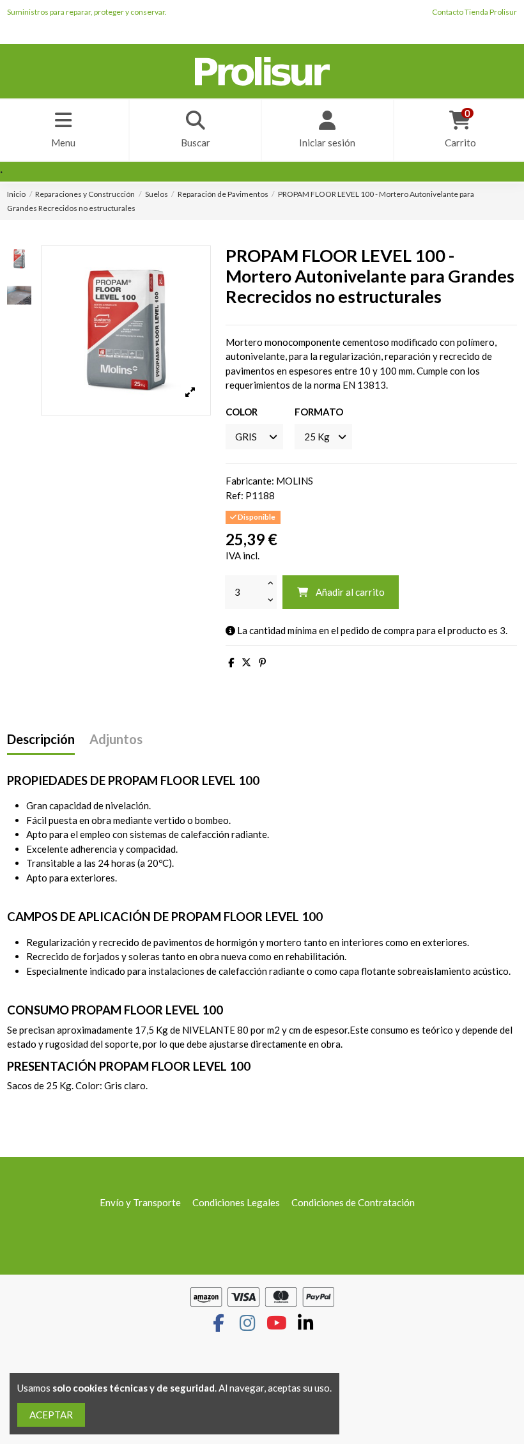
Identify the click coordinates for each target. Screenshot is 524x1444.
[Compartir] (231, 662)
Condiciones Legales (236, 1202)
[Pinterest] (262, 662)
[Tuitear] (246, 662)
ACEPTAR (51, 1414)
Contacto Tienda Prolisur (474, 12)
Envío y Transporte (140, 1202)
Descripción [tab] (41, 739)
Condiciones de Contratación (353, 1202)
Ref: (234, 495)
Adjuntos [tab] (116, 739)
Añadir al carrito (350, 592)
